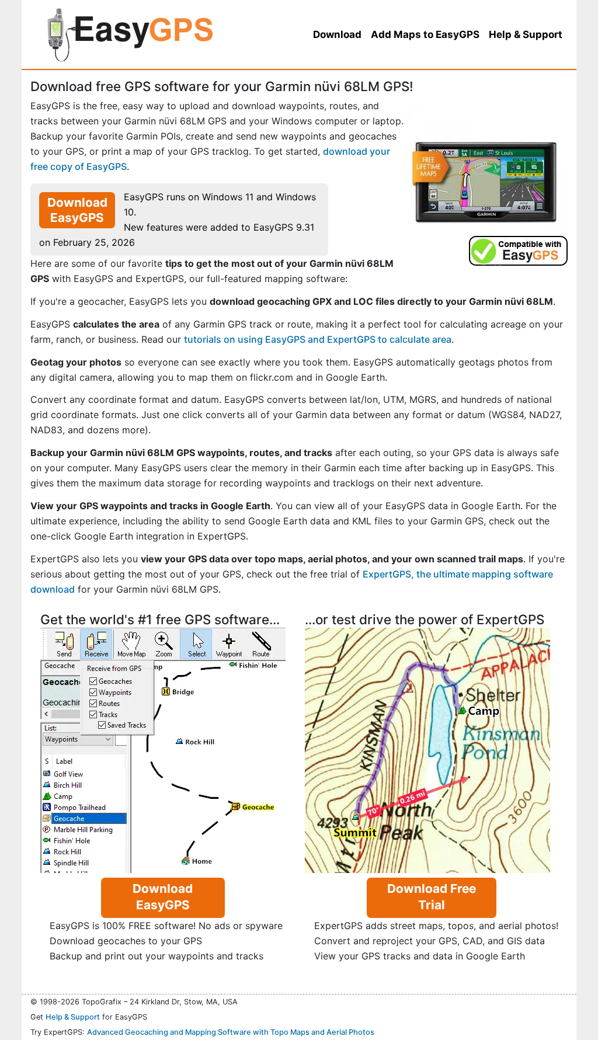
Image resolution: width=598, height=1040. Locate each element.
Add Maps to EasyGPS (425, 34)
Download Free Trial (431, 896)
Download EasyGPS (77, 210)
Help (525, 34)
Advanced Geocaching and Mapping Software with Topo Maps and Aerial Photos (230, 1032)
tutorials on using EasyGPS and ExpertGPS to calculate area (317, 339)
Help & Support (73, 1017)
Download (337, 34)
